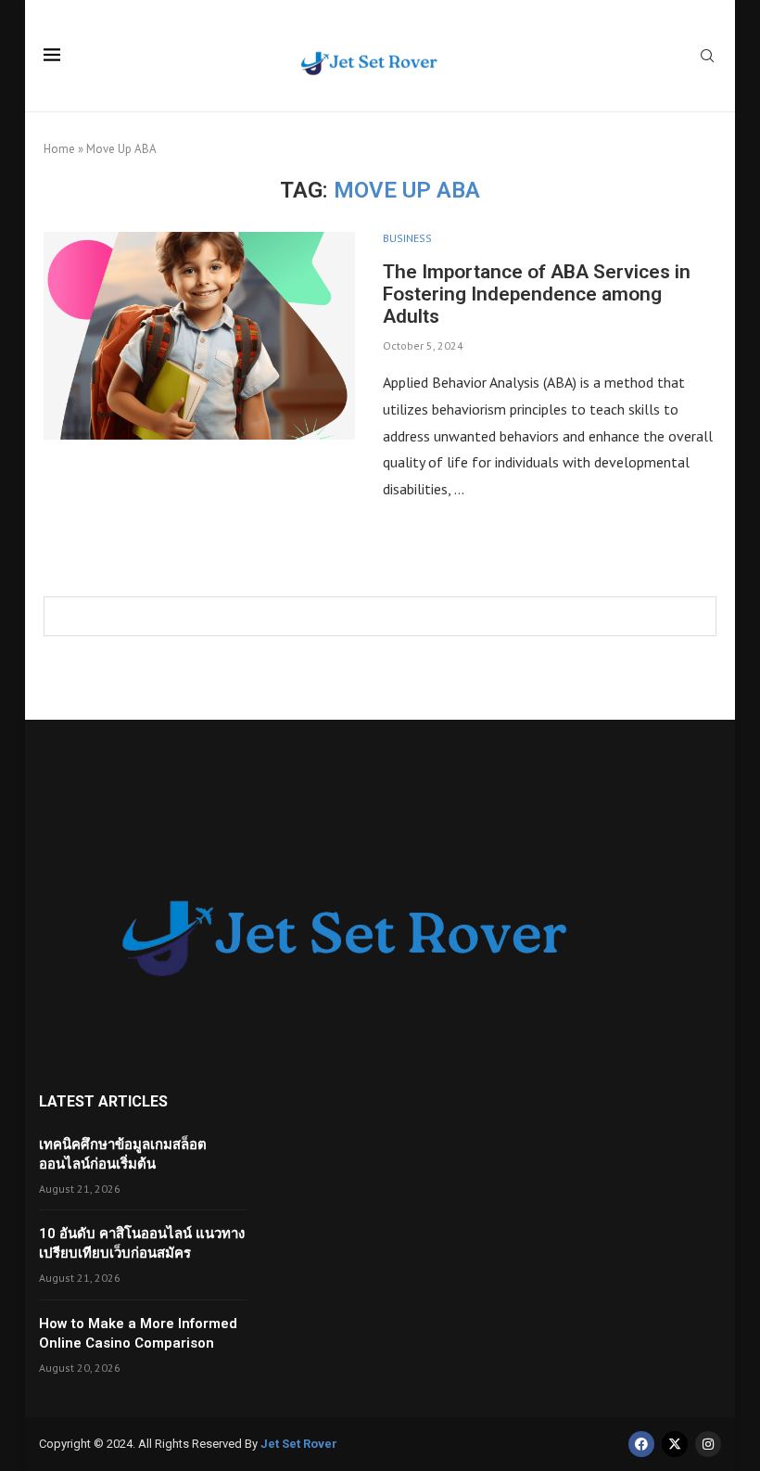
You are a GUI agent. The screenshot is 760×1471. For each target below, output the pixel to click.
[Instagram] (708, 1444)
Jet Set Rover (298, 1444)
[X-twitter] (675, 1444)
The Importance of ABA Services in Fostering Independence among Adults (536, 294)
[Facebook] (641, 1444)
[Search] (707, 57)
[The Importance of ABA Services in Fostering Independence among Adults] (199, 336)
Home (59, 149)
